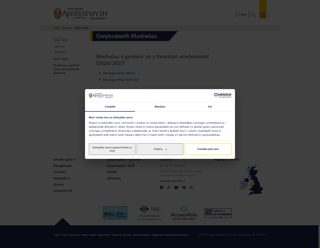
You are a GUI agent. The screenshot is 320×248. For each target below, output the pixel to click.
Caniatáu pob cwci (208, 149)
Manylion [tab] (160, 106)
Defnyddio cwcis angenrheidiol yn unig (112, 149)
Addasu (158, 149)
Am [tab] (210, 106)
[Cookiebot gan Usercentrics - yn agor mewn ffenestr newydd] (216, 95)
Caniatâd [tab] (110, 106)
